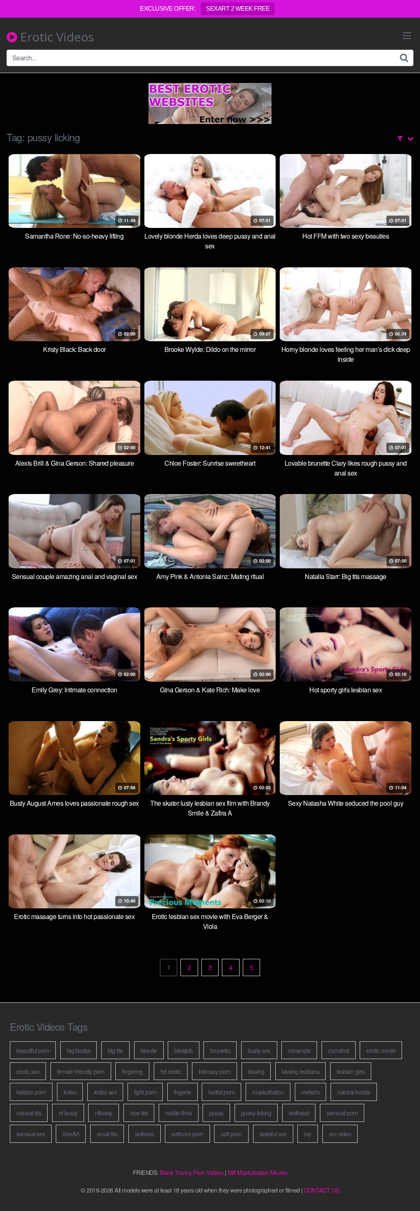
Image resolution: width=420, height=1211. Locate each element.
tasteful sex (273, 1133)
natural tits (28, 1112)
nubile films (178, 1112)
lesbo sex (105, 1091)
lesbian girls (351, 1071)
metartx (310, 1091)
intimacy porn (215, 1071)
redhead (299, 1112)
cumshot (338, 1050)
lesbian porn (31, 1091)
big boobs (79, 1050)
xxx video (340, 1133)
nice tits (139, 1112)
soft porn (231, 1133)
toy (307, 1133)
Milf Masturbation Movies (258, 1172)
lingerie (182, 1091)
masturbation (268, 1091)
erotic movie (380, 1050)
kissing (256, 1071)
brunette (220, 1050)
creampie (299, 1050)
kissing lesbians (300, 1071)
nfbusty (103, 1112)
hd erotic (170, 1071)
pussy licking (256, 1112)
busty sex (259, 1050)
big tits (115, 1050)
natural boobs (353, 1091)
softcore (144, 1133)
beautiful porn (32, 1050)
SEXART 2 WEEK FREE (237, 8)
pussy (216, 1112)
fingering (132, 1071)
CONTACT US (321, 1190)
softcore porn (187, 1133)
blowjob (183, 1050)
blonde (149, 1050)
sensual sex (30, 1133)
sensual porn (342, 1112)
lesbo (70, 1091)
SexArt (70, 1133)
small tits (107, 1133)
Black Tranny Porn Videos (191, 1172)
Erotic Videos (55, 37)
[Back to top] (397, 1185)
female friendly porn (81, 1071)
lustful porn (221, 1091)
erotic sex (27, 1071)
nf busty (68, 1112)
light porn (145, 1091)
